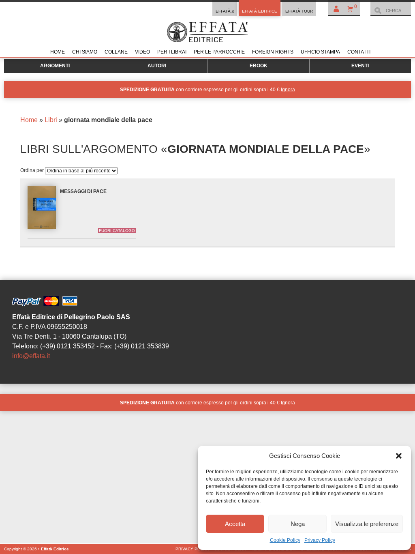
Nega (298, 523)
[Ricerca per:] (390, 10)
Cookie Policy (285, 540)
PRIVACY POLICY (192, 549)
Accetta (235, 523)
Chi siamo (84, 52)
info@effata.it (31, 355)
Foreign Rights (272, 52)
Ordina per (32, 170)
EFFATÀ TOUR (299, 11)
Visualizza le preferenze (366, 523)
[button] (399, 456)
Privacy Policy (319, 540)
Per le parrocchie (219, 52)
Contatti (358, 52)
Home (57, 52)
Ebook (258, 66)
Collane (116, 52)
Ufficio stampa (320, 52)
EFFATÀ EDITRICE (259, 11)
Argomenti (55, 66)
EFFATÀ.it (225, 11)
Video (142, 52)
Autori (157, 66)
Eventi (360, 66)
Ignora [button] (288, 89)
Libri (51, 119)
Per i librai (171, 52)
